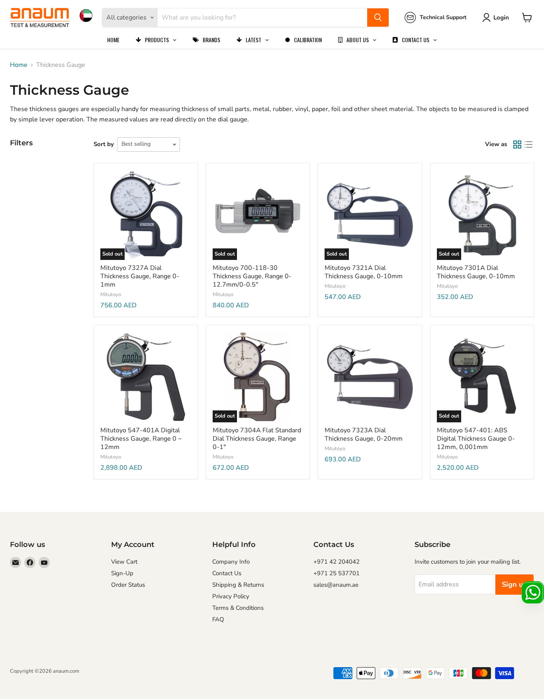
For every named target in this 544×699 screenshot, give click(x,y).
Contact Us (226, 573)
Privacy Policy (230, 596)
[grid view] (517, 144)
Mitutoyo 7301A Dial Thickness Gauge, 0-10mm (476, 272)
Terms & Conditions (238, 608)
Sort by (104, 144)
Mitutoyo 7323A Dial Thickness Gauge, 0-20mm (364, 434)
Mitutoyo (110, 294)
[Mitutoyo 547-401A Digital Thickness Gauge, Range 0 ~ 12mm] (145, 377)
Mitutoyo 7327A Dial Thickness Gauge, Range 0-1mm (139, 276)
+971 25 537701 (336, 573)
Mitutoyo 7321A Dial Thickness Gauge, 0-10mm (364, 272)
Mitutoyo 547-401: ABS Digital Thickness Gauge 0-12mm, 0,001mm (476, 438)
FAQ (218, 619)
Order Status (128, 585)
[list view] (528, 144)
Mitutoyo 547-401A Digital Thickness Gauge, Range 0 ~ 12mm (141, 438)
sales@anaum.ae (335, 585)
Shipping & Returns (238, 585)
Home (18, 65)
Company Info (231, 562)
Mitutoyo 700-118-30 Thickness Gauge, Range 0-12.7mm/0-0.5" (252, 276)
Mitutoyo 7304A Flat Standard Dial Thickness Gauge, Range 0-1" (257, 438)
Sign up (514, 584)
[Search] (378, 17)
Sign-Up (122, 573)
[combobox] (262, 17)
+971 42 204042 (336, 562)
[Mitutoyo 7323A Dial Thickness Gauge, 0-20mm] (370, 377)
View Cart (124, 562)
